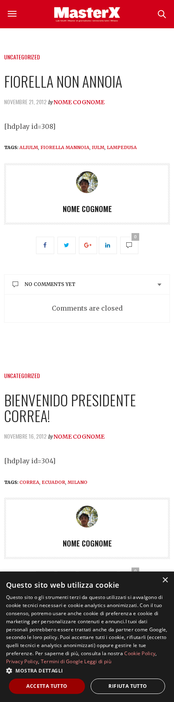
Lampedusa (122, 147)
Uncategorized (22, 57)
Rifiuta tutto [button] (127, 686)
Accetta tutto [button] (46, 686)
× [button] (165, 580)
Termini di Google (62, 661)
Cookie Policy (139, 653)
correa (29, 482)
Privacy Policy (22, 661)
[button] (87, 670)
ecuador (53, 482)
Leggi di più (97, 661)
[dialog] (87, 637)
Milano (77, 482)
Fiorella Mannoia (64, 147)
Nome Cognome (78, 102)
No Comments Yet (50, 284)
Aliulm (28, 147)
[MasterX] (87, 14)
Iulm (98, 147)
